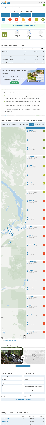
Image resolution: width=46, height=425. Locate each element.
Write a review (4, 395)
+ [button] (24, 336)
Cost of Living (14, 124)
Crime (20, 124)
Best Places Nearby (38, 14)
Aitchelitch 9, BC (5, 421)
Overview (5, 14)
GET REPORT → (14, 82)
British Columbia (7, 7)
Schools (36, 124)
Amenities (9, 124)
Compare (23, 366)
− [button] (24, 337)
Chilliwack (14, 7)
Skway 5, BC (4, 424)
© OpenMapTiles (21, 338)
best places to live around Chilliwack (10, 340)
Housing (31, 124)
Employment (25, 124)
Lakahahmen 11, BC (6, 418)
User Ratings (42, 124)
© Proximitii (8, 338)
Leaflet (25, 338)
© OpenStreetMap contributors (14, 338)
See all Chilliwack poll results (23, 399)
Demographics (26, 14)
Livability (40, 2)
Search (2, 7)
